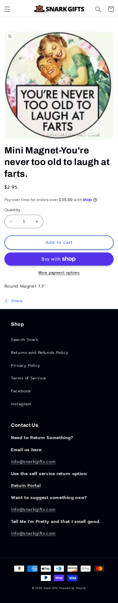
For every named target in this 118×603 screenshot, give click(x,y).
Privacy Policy (25, 365)
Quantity (12, 210)
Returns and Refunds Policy (39, 352)
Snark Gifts (51, 588)
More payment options (59, 272)
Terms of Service (28, 378)
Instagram (21, 404)
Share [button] (17, 301)
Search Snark (24, 340)
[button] (7, 9)
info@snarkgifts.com (33, 461)
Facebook (21, 391)
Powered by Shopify (72, 588)
